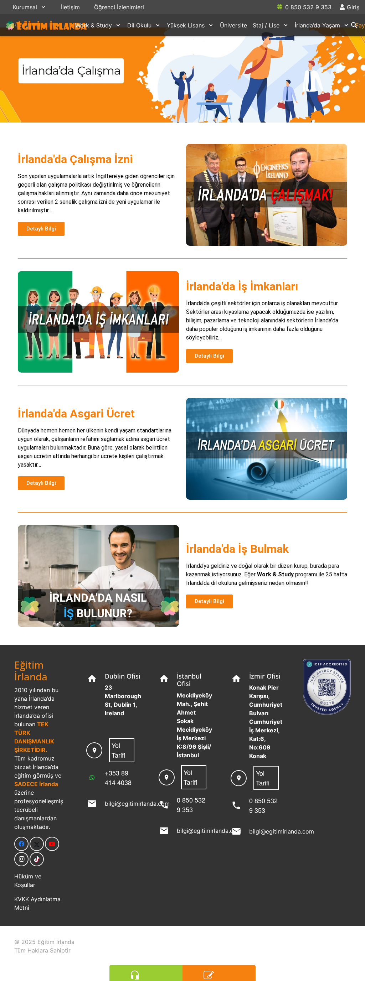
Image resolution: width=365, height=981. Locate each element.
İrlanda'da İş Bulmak (237, 549)
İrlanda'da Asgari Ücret (76, 413)
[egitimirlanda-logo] (47, 25)
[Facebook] (21, 844)
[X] (37, 844)
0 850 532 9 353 (191, 804)
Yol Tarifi (118, 750)
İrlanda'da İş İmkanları (242, 286)
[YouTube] (52, 844)
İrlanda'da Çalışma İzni (75, 159)
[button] (43, 7)
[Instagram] (21, 859)
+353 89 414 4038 (118, 777)
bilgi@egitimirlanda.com (137, 803)
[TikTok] (37, 859)
